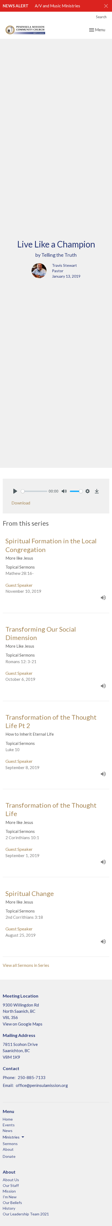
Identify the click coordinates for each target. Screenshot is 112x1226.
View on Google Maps (22, 1023)
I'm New (10, 1196)
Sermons (10, 1143)
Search (101, 17)
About (8, 1149)
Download (20, 502)
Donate (9, 1156)
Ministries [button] (11, 1137)
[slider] (34, 491)
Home (8, 1119)
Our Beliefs (12, 1202)
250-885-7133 (31, 1077)
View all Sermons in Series (26, 965)
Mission (9, 1191)
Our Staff (11, 1185)
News (8, 1130)
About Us (11, 1179)
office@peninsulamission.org (42, 1085)
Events (9, 1124)
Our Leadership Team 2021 (26, 1214)
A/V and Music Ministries (57, 5)
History (9, 1208)
